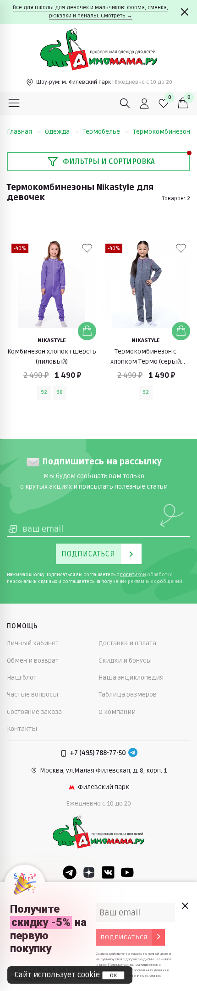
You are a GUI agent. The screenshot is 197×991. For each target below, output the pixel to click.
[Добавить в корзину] (87, 331)
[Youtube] (127, 872)
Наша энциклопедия (131, 677)
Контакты (22, 729)
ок (113, 975)
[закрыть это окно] (184, 906)
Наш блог (21, 677)
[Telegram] (132, 753)
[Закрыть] (184, 11)
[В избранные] (87, 248)
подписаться (124, 937)
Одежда (57, 132)
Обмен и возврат (33, 660)
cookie (88, 975)
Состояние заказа (34, 712)
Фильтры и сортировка (109, 161)
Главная (19, 132)
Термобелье (101, 132)
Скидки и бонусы (125, 660)
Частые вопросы (32, 694)
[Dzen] (89, 872)
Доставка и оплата (127, 643)
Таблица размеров (127, 694)
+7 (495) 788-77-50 (98, 753)
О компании (117, 712)
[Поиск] (125, 103)
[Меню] (14, 103)
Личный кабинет (33, 643)
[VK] (108, 872)
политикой (133, 574)
